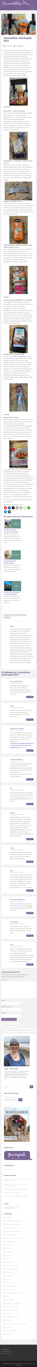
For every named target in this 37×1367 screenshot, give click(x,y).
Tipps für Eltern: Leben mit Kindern (16, 1324)
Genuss (23, 46)
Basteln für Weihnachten (13, 1231)
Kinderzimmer (10, 1289)
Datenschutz (18, 1363)
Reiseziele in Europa (12, 1306)
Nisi (11, 788)
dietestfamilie (14, 922)
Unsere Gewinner (9, 1169)
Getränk (6, 615)
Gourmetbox (18, 615)
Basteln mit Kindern (12, 1234)
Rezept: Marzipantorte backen (12, 1192)
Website (3, 1013)
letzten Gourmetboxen (19, 356)
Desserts (8, 1245)
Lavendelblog (5, 1363)
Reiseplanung (10, 1300)
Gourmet (12, 615)
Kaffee (24, 615)
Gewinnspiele (10, 1262)
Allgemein (9, 1217)
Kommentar (5, 980)
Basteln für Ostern (11, 1228)
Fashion (8, 1248)
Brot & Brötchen (10, 1241)
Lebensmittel (7, 617)
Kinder (8, 1279)
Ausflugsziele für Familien (13, 1221)
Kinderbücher (10, 1282)
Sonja (11, 944)
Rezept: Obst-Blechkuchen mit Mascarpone (16, 1189)
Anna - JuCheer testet (16, 681)
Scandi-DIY (9, 1313)
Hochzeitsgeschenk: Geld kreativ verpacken (16, 1196)
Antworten (30, 697)
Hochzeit (8, 1276)
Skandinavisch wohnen (12, 1317)
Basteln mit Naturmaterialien (14, 1238)
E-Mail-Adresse (6, 1006)
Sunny (12, 706)
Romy (11, 870)
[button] (5, 507)
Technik (8, 1320)
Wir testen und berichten (17, 899)
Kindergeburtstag (11, 1286)
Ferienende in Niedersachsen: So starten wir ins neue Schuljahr (18, 1180)
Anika (16, 46)
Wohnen (8, 1334)
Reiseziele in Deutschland (13, 1303)
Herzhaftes (9, 1272)
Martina (12, 813)
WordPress (19, 1365)
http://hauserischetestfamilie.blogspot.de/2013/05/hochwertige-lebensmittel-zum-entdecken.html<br (21, 745)
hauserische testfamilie (17, 728)
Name (3, 1000)
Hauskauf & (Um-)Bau (12, 1265)
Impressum (11, 1363)
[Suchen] (31, 1086)
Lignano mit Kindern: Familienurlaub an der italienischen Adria (16, 1185)
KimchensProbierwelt (16, 759)
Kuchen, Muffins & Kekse (13, 1293)
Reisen (8, 1296)
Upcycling (9, 1327)
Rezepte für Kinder (11, 1310)
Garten (8, 1255)
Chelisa (12, 848)
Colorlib (29, 1363)
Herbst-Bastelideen (11, 1269)
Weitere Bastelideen (12, 1330)
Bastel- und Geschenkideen (14, 1224)
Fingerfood (9, 1252)
